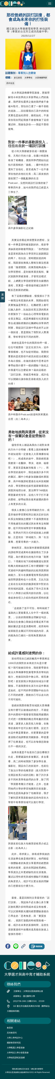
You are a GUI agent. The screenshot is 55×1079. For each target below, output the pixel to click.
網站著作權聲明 (37, 1069)
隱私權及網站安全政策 (20, 1069)
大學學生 (28, 78)
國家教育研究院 (14, 1043)
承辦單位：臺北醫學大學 (24, 996)
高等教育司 (12, 1033)
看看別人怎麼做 (27, 73)
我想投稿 (39, 946)
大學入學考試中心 (15, 1038)
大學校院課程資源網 (16, 1057)
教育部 (10, 1028)
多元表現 (18, 78)
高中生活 (10, 83)
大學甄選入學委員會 (16, 1047)
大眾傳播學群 (41, 78)
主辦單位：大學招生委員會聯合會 (28, 991)
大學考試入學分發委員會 (18, 1052)
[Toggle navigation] (50, 3)
